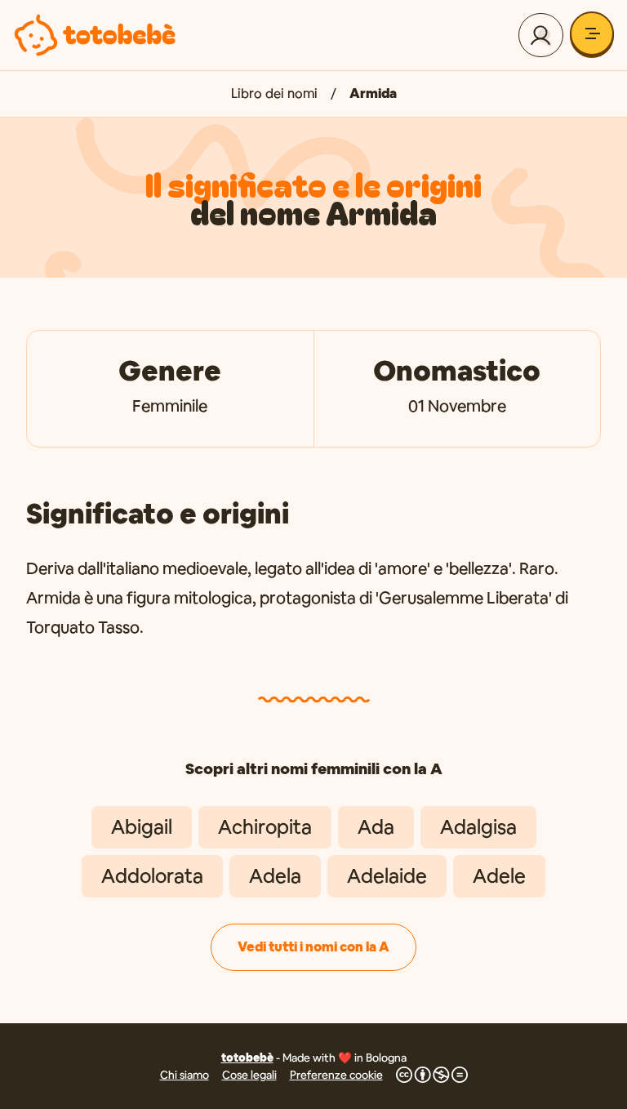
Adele (499, 876)
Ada (376, 827)
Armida (373, 93)
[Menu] (592, 33)
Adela (275, 876)
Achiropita (265, 827)
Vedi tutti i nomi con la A (313, 946)
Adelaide (387, 876)
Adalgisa (478, 827)
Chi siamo (184, 1074)
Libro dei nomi (274, 93)
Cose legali (249, 1074)
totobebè (247, 1057)
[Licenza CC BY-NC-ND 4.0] (432, 1075)
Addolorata (152, 876)
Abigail (141, 827)
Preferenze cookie (336, 1074)
